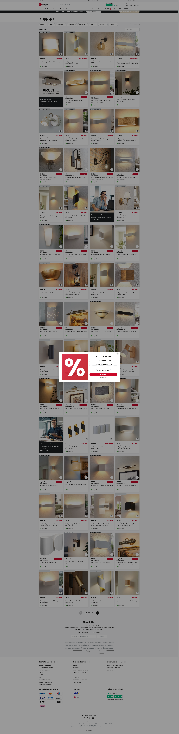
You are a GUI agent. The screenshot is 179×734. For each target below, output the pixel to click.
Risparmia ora (103, 374)
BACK (103, 370)
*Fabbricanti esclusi (103, 377)
